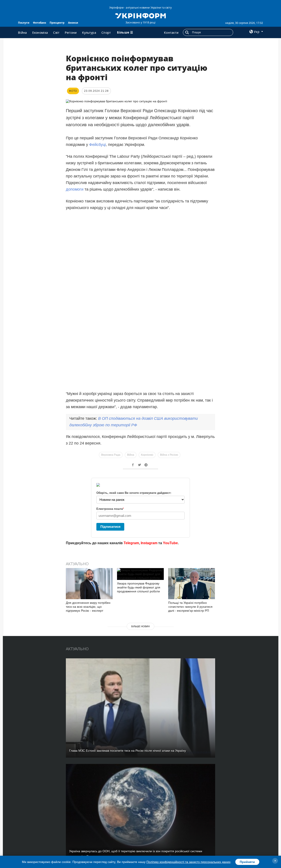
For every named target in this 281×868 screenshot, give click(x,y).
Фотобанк (39, 23)
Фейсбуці (97, 144)
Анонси (73, 23)
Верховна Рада (110, 454)
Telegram (131, 543)
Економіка (40, 32)
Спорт (106, 32)
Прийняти (247, 862)
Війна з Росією (169, 454)
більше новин (140, 626)
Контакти (171, 32)
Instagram (149, 543)
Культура (89, 32)
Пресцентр (57, 23)
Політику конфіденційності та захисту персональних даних (188, 862)
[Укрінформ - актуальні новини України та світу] (140, 15)
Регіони (71, 32)
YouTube (170, 543)
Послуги (23, 23)
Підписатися (110, 526)
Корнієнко (147, 454)
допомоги (75, 189)
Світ (56, 32)
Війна (22, 32)
